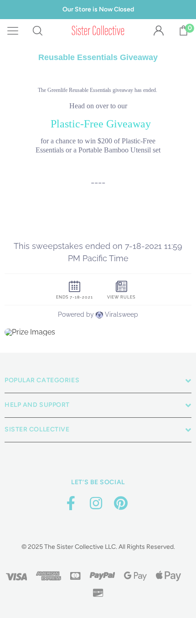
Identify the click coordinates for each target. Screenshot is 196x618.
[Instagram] (95, 503)
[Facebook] (70, 503)
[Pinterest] (120, 503)
